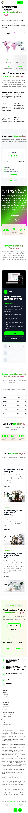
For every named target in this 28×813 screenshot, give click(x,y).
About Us (5, 692)
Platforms (5, 704)
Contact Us (6, 694)
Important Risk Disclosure (11, 791)
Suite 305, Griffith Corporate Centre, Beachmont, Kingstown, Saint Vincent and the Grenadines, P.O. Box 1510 (16, 668)
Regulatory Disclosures (9, 789)
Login (14, 2)
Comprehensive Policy (8, 794)
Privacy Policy (18, 787)
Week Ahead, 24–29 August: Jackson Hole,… (13, 555)
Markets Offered (7, 706)
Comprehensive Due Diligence (20, 792)
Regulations (6, 697)
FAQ (4, 722)
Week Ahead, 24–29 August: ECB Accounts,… (13, 512)
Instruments (6, 702)
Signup (14, 333)
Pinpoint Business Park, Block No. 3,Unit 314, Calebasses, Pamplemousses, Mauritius (15, 660)
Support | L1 (9, 679)
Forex (4, 389)
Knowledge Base (7, 724)
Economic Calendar (8, 714)
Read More (7, 487)
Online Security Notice (10, 787)
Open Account (14, 174)
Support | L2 (9, 683)
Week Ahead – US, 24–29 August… (14, 470)
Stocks (18, 389)
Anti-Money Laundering (18, 794)
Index (8, 389)
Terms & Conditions (19, 789)
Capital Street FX (12, 801)
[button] (20, 810)
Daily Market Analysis (8, 712)
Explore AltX (14, 338)
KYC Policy (19, 791)
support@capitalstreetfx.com (14, 673)
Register (20, 2)
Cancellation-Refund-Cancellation (14, 796)
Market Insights (7, 716)
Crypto (13, 389)
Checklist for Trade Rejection (7, 792)
